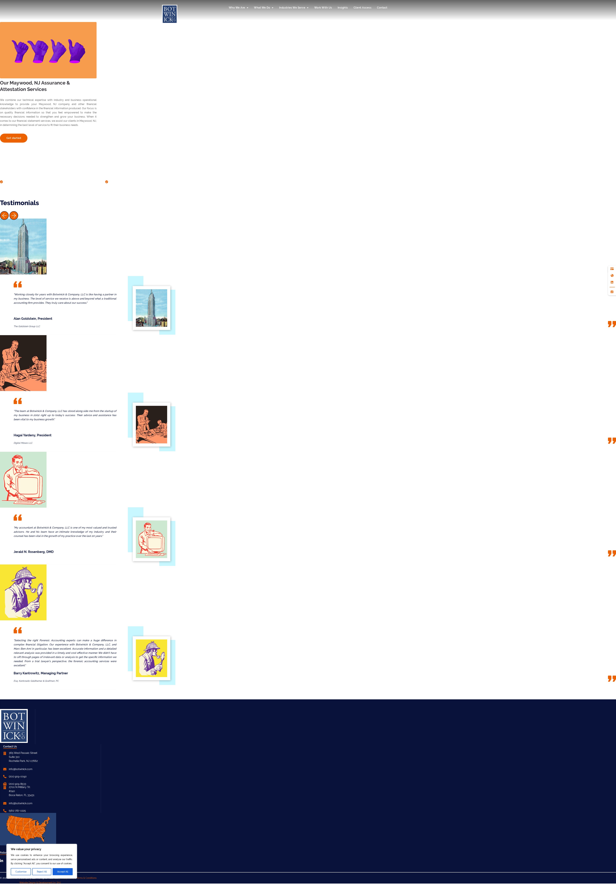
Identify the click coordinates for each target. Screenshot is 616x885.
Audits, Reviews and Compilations (26, 181)
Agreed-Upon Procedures (126, 181)
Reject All (42, 871)
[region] (41, 861)
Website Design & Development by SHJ (40, 882)
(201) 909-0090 (18, 776)
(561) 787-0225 (17, 810)
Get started (13, 138)
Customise (20, 871)
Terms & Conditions (86, 878)
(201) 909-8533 (17, 783)
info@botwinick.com (20, 769)
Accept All (62, 871)
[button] (4, 216)
